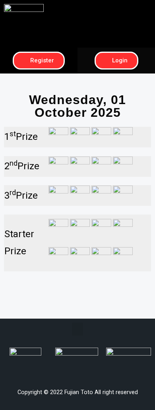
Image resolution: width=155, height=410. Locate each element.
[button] (116, 10)
